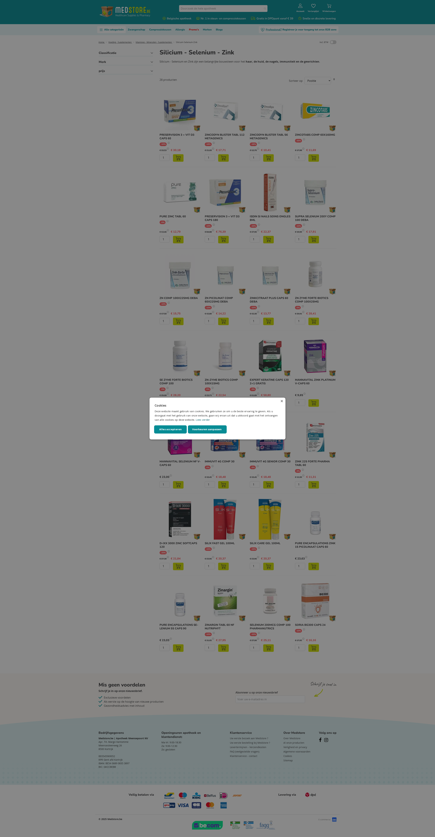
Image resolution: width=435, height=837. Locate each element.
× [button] (281, 401)
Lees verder (203, 419)
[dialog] (217, 418)
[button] (207, 429)
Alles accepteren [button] (170, 429)
